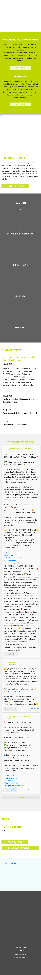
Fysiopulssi (12, 448)
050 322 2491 (20, 955)
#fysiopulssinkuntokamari (13, 785)
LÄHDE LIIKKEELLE (20, 21)
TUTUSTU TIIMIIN (15, 186)
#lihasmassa (8, 555)
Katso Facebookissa (30, 653)
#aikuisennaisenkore (12, 783)
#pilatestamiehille (10, 778)
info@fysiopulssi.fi (20, 957)
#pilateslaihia (9, 775)
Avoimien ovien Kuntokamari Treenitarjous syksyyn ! (18, 359)
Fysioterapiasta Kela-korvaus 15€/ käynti (20, 413)
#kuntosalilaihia (10, 560)
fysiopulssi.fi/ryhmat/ (16, 691)
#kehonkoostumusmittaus (14, 558)
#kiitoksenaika (9, 553)
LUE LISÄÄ (20, 67)
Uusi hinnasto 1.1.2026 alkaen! (15, 424)
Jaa (38, 653)
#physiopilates (9, 780)
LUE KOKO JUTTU (14, 842)
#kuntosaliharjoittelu (12, 563)
